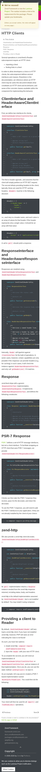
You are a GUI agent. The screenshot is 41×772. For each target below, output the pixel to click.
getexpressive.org (11, 743)
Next (36, 712)
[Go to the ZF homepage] (10, 2)
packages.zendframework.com (16, 737)
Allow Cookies (8, 769)
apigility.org (9, 740)
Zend (19, 756)
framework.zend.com (12, 732)
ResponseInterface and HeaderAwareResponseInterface (20, 45)
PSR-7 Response (8, 49)
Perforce (27, 756)
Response (6, 47)
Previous (6, 712)
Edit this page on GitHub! (9, 720)
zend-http (6, 51)
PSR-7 (4, 442)
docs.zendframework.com (14, 734)
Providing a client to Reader (11, 54)
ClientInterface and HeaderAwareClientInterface (17, 42)
